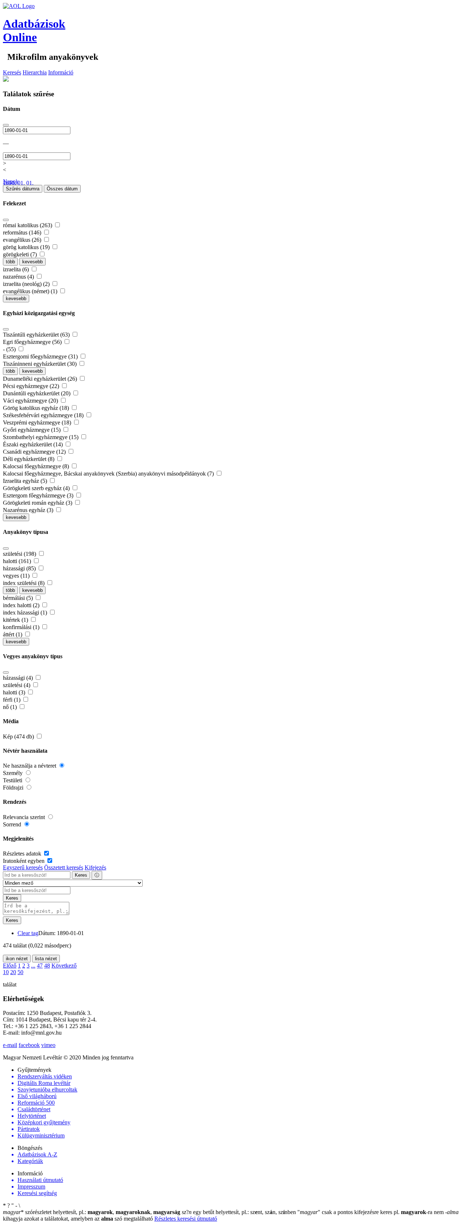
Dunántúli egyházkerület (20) (37, 393)
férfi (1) (12, 700)
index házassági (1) (26, 612)
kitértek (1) (16, 620)
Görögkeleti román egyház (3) (38, 503)
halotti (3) (15, 692)
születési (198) (20, 554)
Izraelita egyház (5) (26, 481)
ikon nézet (17, 958)
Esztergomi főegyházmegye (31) (41, 356)
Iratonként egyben (24, 861)
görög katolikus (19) (27, 247)
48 (47, 965)
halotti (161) (17, 561)
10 (6, 972)
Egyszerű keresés (23, 867)
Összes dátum (62, 188)
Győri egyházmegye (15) (32, 430)
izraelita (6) (16, 269)
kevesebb (32, 261)
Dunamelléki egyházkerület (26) (40, 379)
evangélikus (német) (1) (31, 291)
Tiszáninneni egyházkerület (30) (40, 364)
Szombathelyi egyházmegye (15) (41, 437)
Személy (13, 773)
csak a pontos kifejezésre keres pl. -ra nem (371, 1212)
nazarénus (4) (19, 277)
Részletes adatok (23, 853)
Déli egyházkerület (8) (29, 459)
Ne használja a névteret (30, 766)
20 (13, 972)
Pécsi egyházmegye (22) (32, 386)
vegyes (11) (17, 576)
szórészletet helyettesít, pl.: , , (91, 1212)
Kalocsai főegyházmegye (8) (36, 466)
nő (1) (10, 707)
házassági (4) (18, 678)
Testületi (13, 780)
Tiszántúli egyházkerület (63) (37, 335)
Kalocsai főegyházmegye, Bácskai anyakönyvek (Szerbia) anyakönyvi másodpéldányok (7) (109, 473)
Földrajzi (14, 787)
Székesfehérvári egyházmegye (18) (44, 415)
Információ (60, 72)
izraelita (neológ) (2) (27, 284)
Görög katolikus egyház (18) (36, 408)
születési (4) (17, 685)
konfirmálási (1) (22, 627)
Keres (81, 875)
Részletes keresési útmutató (185, 1219)
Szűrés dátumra (22, 188)
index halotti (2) (22, 605)
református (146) (23, 232)
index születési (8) (24, 583)
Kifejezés (95, 867)
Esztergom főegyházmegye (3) (39, 495)
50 (20, 972)
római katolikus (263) (28, 225)
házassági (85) (20, 568)
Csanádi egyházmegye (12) (35, 452)
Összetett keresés (63, 867)
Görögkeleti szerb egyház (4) (37, 488)
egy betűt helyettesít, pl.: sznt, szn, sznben (239, 1212)
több (10, 261)
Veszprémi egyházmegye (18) (38, 422)
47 (40, 965)
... (33, 965)
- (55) (10, 349)
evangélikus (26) (23, 240)
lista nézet (46, 958)
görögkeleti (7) (20, 254)
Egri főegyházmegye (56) (33, 342)
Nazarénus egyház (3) (29, 510)
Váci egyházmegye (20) (31, 401)
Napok (11, 181)
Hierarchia (35, 72)
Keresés (12, 72)
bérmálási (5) (18, 598)
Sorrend (13, 824)
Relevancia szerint (24, 817)
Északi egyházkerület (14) (33, 444)
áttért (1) (13, 634)
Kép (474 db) (19, 736)
